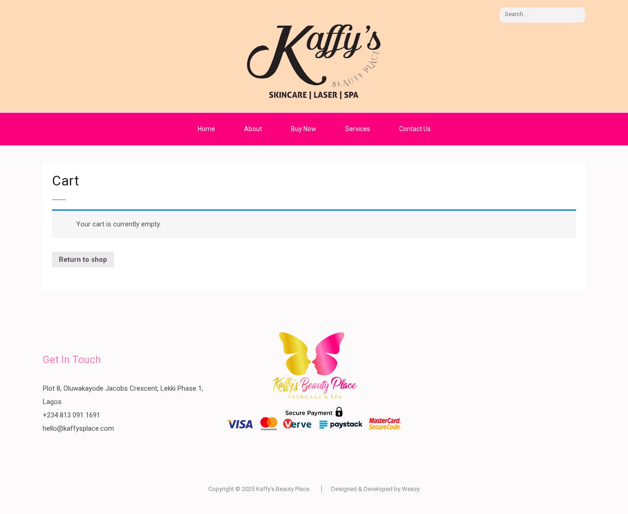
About (253, 129)
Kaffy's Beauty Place (282, 488)
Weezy (411, 488)
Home (206, 129)
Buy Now (303, 129)
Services (357, 129)
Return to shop (83, 259)
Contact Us (415, 129)
